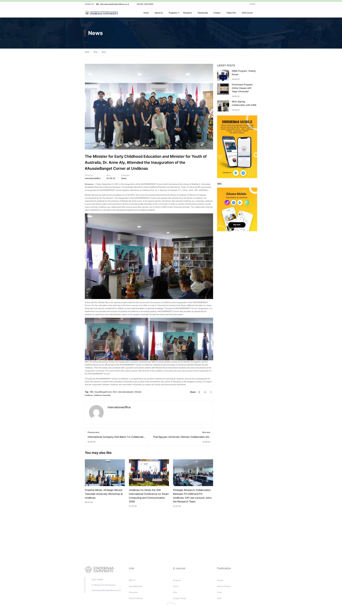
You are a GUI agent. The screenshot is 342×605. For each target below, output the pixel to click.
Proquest (177, 580)
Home (146, 13)
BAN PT (132, 580)
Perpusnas (133, 592)
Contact (217, 13)
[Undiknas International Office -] (101, 13)
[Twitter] (205, 392)
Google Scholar (179, 598)
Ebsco (175, 586)
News (104, 52)
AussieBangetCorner (103, 392)
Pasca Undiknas (136, 598)
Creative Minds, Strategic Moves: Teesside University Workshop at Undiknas (104, 494)
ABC (92, 392)
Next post (206, 432)
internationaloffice (92, 178)
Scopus (220, 580)
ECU (115, 392)
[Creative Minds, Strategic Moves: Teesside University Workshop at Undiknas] (105, 472)
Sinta (219, 598)
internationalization (126, 392)
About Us (159, 13)
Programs (173, 13)
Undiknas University (102, 395)
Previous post (93, 432)
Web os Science (224, 586)
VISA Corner (247, 13)
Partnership (203, 13)
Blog (95, 52)
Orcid (219, 592)
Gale (175, 592)
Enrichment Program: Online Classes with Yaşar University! (242, 88)
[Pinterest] (211, 392)
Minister (138, 392)
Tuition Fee (231, 13)
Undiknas (89, 395)
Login (252, 4)
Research (187, 13)
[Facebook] (199, 392)
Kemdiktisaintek (135, 586)
